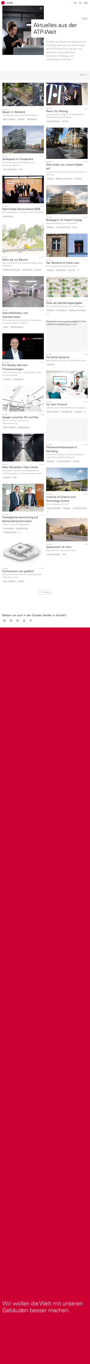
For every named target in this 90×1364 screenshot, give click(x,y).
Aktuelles (10, 3)
